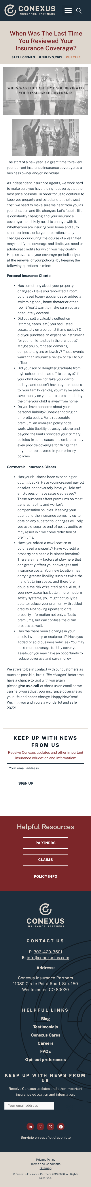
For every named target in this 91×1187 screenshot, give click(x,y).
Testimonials (45, 1026)
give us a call (28, 686)
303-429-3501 (48, 951)
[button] (68, 10)
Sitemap (45, 1168)
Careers (45, 1043)
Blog (45, 1018)
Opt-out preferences (45, 1059)
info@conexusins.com (48, 957)
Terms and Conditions (45, 1164)
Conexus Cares (45, 1035)
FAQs (45, 1051)
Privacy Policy (45, 1159)
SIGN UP (26, 783)
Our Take (73, 57)
